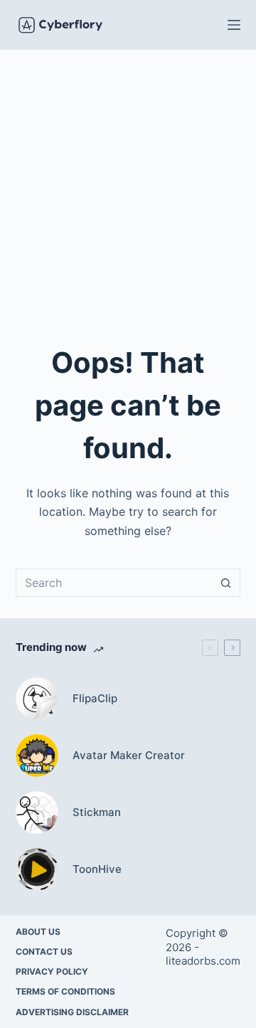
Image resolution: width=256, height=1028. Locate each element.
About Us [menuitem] (38, 931)
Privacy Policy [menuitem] (52, 971)
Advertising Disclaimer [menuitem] (72, 1012)
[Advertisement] (128, 185)
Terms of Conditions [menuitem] (65, 991)
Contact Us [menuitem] (44, 951)
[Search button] (226, 582)
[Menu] (234, 24)
